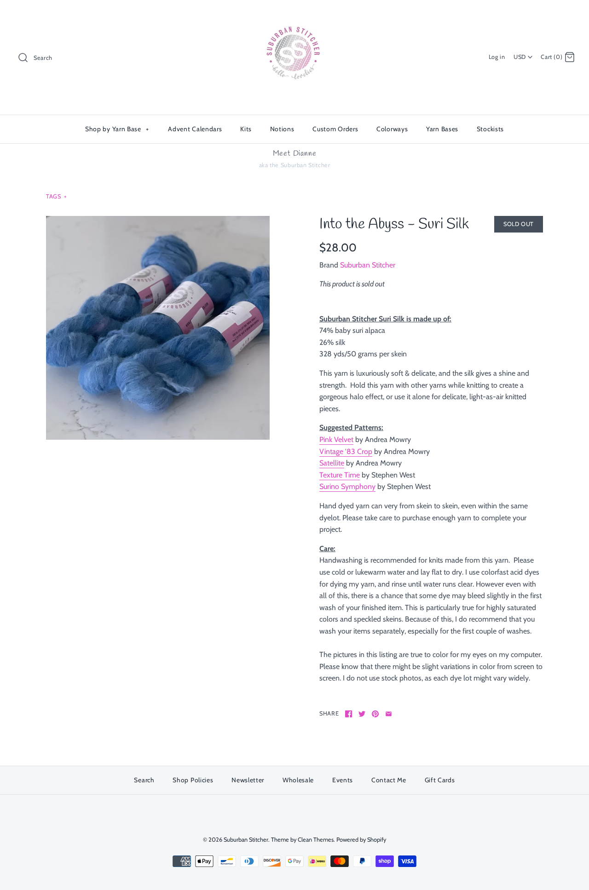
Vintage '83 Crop (345, 451)
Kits (246, 129)
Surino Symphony (347, 486)
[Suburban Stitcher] (294, 15)
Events (342, 780)
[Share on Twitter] (361, 713)
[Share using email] (388, 713)
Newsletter (247, 780)
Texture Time (339, 475)
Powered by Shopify (361, 839)
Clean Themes (316, 839)
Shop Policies (193, 780)
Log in (497, 56)
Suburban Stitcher (367, 265)
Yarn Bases (442, 129)
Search (144, 780)
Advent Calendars (195, 129)
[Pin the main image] (375, 713)
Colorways (392, 129)
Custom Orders (335, 129)
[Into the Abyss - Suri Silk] (158, 328)
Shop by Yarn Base (117, 129)
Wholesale (298, 780)
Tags (56, 196)
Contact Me (388, 780)
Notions (282, 129)
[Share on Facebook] (348, 713)
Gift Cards (440, 780)
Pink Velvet (336, 439)
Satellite (331, 463)
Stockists (490, 129)
